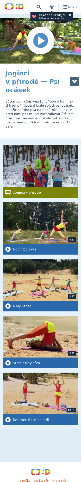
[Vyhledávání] (38, 7)
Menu (72, 7)
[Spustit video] (40, 41)
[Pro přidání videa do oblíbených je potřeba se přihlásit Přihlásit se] (74, 81)
